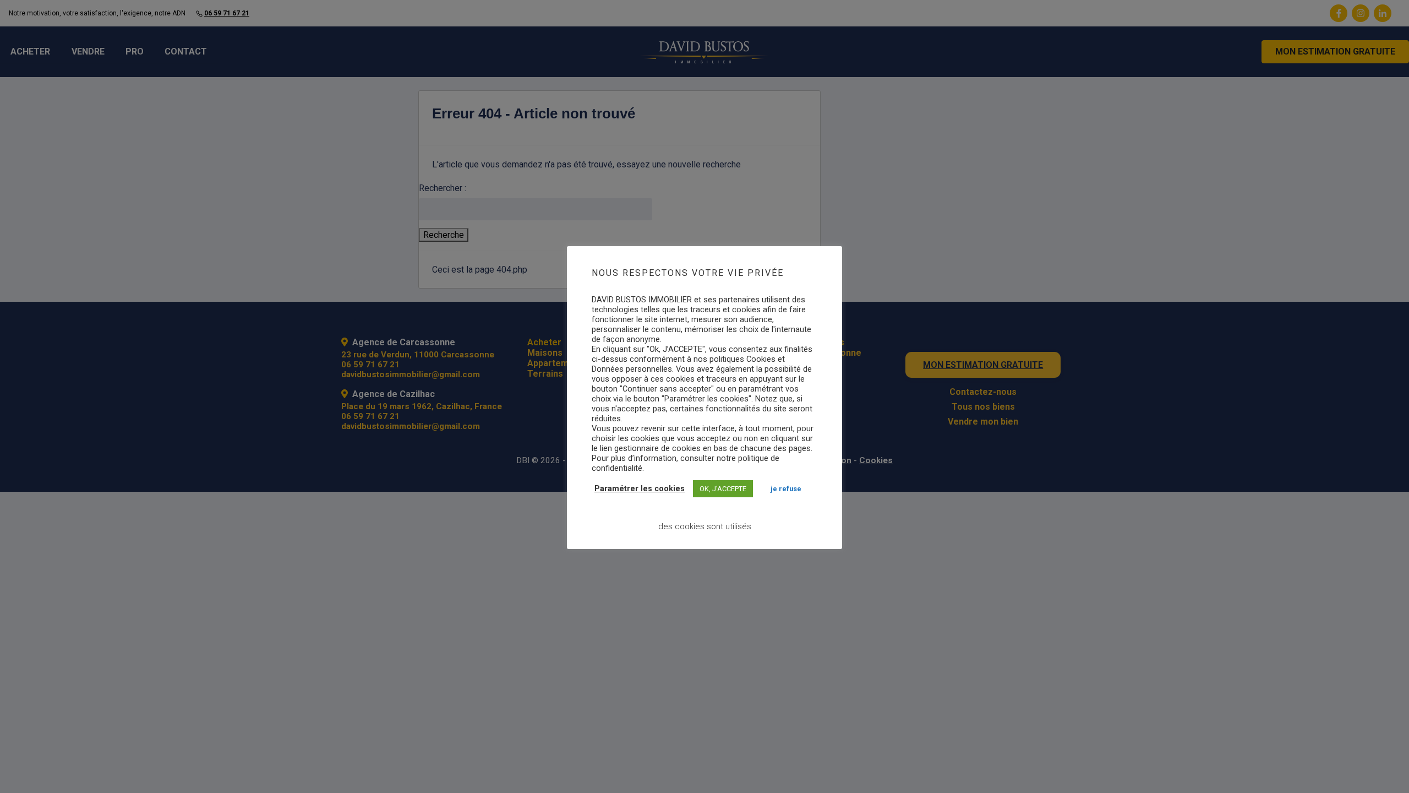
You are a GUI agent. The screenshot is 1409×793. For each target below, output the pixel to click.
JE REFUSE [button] (786, 489)
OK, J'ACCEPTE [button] (723, 489)
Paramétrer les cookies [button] (639, 488)
